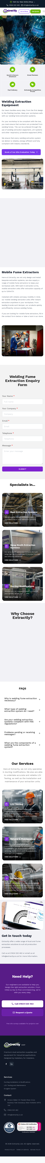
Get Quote (35, 11)
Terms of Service (22, 1149)
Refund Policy (35, 1149)
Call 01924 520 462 (24, 1004)
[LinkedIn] (11, 1064)
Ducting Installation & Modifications (17, 1082)
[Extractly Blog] (10, 11)
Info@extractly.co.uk (15, 1115)
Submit (22, 469)
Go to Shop (24, 11)
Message (7, 445)
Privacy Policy (10, 1149)
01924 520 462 (14, 5)
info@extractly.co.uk (31, 5)
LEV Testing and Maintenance (15, 1085)
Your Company (10, 408)
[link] (22, 39)
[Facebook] (6, 1064)
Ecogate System (10, 1088)
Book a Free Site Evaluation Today (20, 152)
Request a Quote (24, 1012)
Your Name (8, 396)
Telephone (8, 433)
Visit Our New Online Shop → (24, 2)
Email (5, 421)
